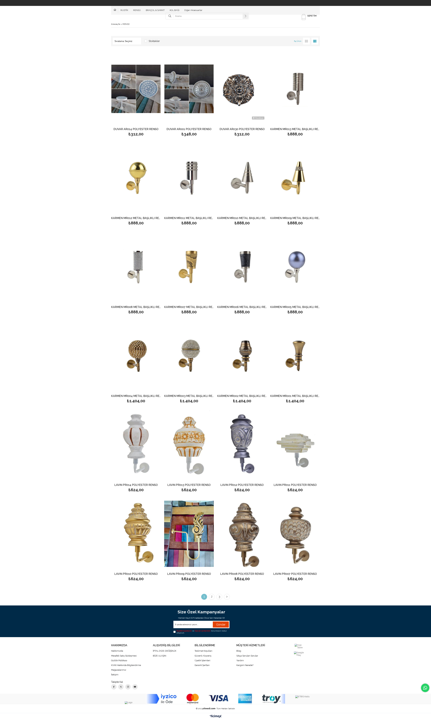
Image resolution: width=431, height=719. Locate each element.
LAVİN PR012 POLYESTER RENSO (242, 485)
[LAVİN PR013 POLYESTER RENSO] (189, 445)
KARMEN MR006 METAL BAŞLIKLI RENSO (242, 307)
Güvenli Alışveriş (203, 655)
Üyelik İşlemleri (202, 660)
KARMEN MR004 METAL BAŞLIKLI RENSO (136, 396)
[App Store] (299, 646)
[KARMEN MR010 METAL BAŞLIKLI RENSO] (242, 177)
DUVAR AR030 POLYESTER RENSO (242, 129)
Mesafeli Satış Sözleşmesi (124, 655)
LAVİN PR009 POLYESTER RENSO (189, 574)
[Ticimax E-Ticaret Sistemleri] (216, 716)
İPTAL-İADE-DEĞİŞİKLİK (164, 651)
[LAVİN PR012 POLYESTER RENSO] (242, 445)
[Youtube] (135, 687)
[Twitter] (121, 687)
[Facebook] (114, 687)
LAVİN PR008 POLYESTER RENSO (242, 574)
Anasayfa (116, 10)
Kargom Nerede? (244, 665)
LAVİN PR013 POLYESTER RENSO (189, 485)
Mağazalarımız (118, 670)
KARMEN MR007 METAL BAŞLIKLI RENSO (189, 307)
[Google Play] (299, 654)
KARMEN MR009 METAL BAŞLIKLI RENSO (295, 218)
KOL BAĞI (174, 10)
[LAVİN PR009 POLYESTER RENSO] (189, 533)
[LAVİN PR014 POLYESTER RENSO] (136, 445)
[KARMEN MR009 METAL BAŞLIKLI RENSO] (295, 177)
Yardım (240, 660)
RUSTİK (124, 10)
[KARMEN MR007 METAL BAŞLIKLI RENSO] (189, 267)
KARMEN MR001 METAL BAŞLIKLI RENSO (295, 396)
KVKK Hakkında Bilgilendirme (126, 665)
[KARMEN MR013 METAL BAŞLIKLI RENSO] (295, 89)
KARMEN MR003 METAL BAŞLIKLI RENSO (189, 396)
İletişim (114, 674)
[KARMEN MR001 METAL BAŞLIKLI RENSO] (295, 356)
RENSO (137, 10)
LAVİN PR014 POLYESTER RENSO (136, 485)
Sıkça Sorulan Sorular (247, 655)
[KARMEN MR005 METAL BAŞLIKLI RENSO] (295, 267)
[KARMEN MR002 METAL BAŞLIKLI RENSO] (242, 356)
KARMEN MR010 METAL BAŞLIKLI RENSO (242, 218)
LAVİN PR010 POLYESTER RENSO (136, 574)
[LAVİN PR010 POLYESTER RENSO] (136, 533)
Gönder (220, 624)
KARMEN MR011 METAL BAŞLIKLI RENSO (189, 218)
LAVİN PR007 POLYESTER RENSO (295, 574)
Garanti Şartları (202, 665)
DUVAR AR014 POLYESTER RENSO (135, 129)
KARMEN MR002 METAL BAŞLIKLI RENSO (242, 396)
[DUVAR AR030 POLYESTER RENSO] (242, 89)
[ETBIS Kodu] (302, 696)
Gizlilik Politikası (119, 660)
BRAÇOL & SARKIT (155, 10)
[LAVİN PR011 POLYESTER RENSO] (295, 445)
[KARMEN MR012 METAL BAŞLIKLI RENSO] (136, 177)
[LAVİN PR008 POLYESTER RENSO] (242, 533)
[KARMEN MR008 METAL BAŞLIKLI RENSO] (136, 267)
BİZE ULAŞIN (159, 655)
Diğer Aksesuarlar (193, 10)
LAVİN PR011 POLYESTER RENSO (295, 485)
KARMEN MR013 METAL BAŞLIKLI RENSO (295, 129)
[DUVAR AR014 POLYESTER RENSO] (136, 89)
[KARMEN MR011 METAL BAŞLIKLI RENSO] (189, 177)
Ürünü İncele (148, 94)
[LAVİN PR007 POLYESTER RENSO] (295, 533)
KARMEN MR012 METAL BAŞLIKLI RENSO (136, 218)
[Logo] (128, 702)
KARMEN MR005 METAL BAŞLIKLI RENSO (295, 307)
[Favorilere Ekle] (136, 94)
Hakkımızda (117, 651)
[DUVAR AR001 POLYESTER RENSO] (189, 89)
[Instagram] (128, 687)
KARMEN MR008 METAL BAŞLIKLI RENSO (136, 307)
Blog (238, 651)
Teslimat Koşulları (203, 651)
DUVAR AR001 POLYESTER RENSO (189, 129)
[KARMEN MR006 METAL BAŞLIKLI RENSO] (242, 267)
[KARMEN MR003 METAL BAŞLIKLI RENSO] (189, 356)
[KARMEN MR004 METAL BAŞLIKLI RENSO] (136, 356)
